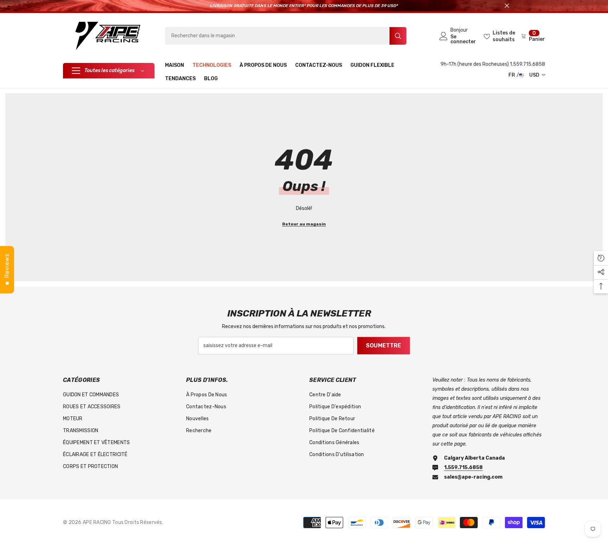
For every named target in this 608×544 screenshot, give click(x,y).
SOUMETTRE (383, 345)
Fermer (507, 6)
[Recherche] (285, 36)
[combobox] (277, 36)
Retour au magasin (304, 224)
